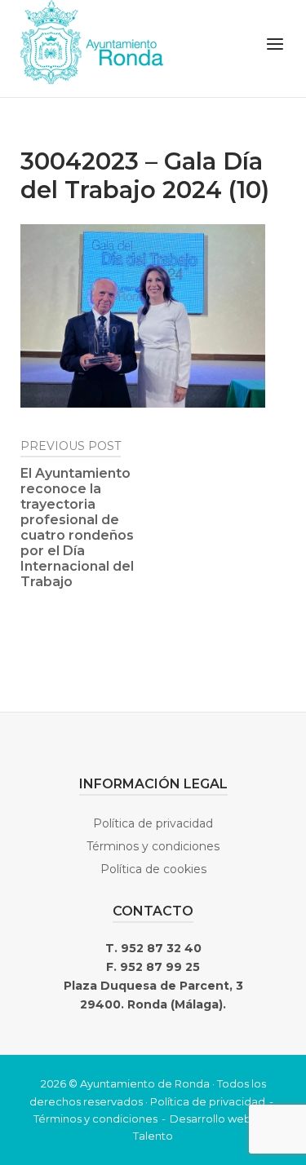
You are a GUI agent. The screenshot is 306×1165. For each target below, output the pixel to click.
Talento (153, 1135)
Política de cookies (153, 869)
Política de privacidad (153, 823)
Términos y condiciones (153, 846)
